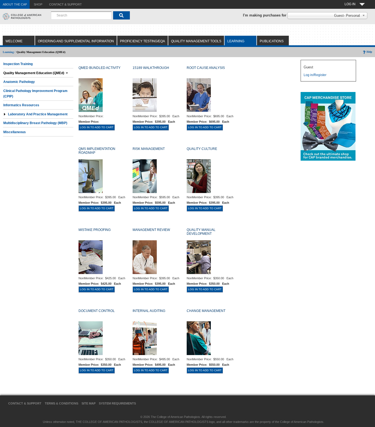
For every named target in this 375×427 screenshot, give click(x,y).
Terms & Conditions (61, 403)
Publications (272, 41)
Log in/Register (315, 75)
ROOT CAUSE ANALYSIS (206, 68)
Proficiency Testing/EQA (142, 41)
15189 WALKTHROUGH (151, 68)
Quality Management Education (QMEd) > (35, 73)
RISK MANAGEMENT (149, 149)
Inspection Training (18, 64)
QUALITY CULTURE (202, 149)
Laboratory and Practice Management (38, 114)
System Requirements (117, 403)
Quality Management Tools (196, 41)
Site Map (89, 403)
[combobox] (81, 15)
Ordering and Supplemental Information (76, 41)
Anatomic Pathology (19, 82)
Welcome (14, 41)
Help (369, 51)
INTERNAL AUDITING (149, 311)
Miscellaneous (14, 132)
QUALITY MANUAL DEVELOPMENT (201, 232)
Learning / (9, 52)
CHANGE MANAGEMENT (206, 311)
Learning (235, 41)
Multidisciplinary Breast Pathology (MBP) (35, 123)
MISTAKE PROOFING (95, 230)
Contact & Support (24, 403)
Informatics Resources (21, 105)
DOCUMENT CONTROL (97, 311)
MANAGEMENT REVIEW (151, 230)
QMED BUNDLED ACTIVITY (100, 68)
